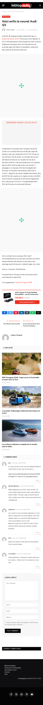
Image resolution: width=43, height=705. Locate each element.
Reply (38, 480)
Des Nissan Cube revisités (11, 324)
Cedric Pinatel (10, 30)
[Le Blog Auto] (22, 5)
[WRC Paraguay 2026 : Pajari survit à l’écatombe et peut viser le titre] (21, 364)
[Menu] (3, 5)
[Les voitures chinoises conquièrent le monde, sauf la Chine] (21, 431)
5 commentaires (33, 30)
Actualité (6, 16)
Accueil (4, 11)
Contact (7, 672)
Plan (6, 674)
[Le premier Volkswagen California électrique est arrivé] (21, 397)
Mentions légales (10, 666)
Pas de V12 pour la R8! (24, 282)
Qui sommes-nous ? (10, 670)
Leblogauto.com (24, 678)
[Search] (40, 5)
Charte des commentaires (12, 668)
